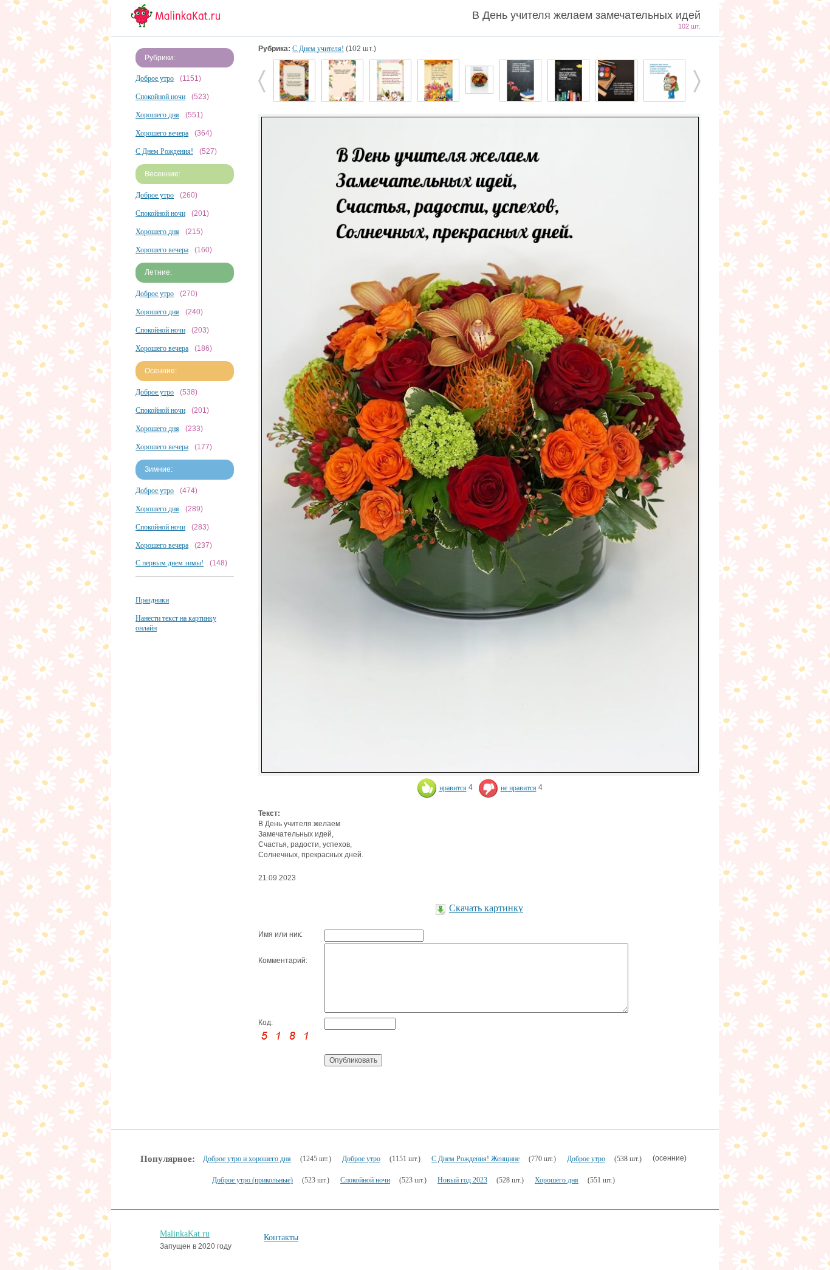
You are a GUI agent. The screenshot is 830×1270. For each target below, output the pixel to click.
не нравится (519, 788)
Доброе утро (154, 78)
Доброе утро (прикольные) (252, 1180)
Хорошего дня (157, 115)
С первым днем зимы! (169, 563)
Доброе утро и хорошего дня (247, 1158)
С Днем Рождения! (164, 151)
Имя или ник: (280, 934)
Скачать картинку (486, 908)
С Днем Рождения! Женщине (475, 1158)
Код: (265, 1022)
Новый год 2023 (462, 1180)
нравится (453, 788)
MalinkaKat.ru (185, 1233)
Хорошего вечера (161, 133)
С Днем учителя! (318, 48)
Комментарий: (282, 960)
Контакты (281, 1237)
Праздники (152, 600)
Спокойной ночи (160, 96)
